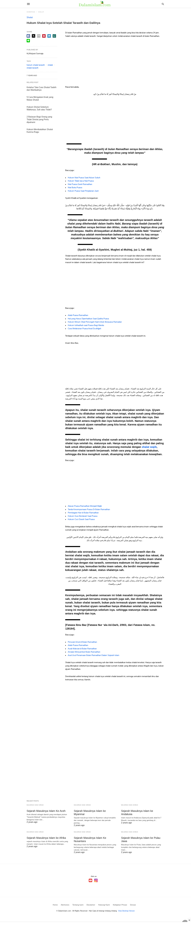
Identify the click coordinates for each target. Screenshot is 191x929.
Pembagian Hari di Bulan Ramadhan (83, 513)
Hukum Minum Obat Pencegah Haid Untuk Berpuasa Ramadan (95, 322)
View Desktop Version (126, 911)
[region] (114, 62)
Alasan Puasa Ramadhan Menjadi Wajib (85, 506)
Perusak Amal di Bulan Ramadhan (82, 642)
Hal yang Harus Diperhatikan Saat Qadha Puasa (88, 318)
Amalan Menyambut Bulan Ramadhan (84, 652)
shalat (50, 65)
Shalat (41, 12)
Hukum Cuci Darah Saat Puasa (81, 519)
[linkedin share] (49, 36)
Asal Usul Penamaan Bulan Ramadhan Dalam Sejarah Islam (93, 655)
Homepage (31, 12)
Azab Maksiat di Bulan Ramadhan (82, 648)
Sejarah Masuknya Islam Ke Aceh (46, 810)
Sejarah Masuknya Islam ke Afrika (46, 837)
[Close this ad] (189, 920)
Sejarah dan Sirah (35, 805)
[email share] (38, 36)
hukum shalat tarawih (36, 65)
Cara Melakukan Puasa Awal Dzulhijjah (84, 328)
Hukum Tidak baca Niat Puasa (81, 181)
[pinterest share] (44, 36)
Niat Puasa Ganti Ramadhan (80, 184)
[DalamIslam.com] (95, 4)
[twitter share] (33, 36)
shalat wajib (149, 446)
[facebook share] (28, 36)
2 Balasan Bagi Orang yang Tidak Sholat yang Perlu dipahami (39, 119)
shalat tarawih (32, 68)
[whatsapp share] (54, 36)
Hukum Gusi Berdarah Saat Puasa (82, 516)
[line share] (28, 40)
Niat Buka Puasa (75, 187)
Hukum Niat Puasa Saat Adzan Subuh (84, 177)
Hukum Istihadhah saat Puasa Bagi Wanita (86, 325)
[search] (162, 3)
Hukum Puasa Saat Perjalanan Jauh (83, 191)
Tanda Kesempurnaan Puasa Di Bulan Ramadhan (89, 509)
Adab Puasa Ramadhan (78, 315)
